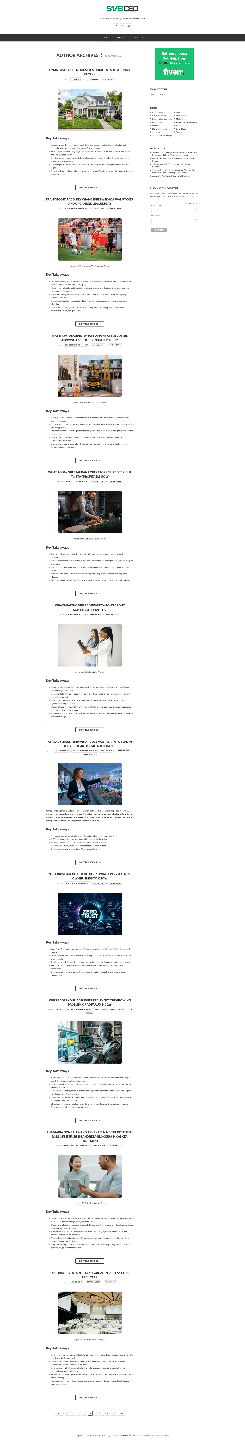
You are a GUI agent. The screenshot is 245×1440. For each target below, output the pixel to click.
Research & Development (186, 122)
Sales (178, 125)
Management (82, 481)
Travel (178, 132)
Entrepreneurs (158, 122)
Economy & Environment (76, 208)
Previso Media (151, 1435)
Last (121, 1413)
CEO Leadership (62, 751)
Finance (68, 481)
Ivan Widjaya (108, 79)
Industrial (156, 132)
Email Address (173, 205)
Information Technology (84, 751)
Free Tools (121, 38)
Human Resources (76, 614)
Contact (138, 38)
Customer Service (159, 116)
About (105, 38)
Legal (178, 112)
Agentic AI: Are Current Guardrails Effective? (170, 176)
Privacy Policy (163, 1435)
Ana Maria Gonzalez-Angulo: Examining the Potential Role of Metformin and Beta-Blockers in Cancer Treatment (89, 1136)
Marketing (76, 79)
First (59, 1413)
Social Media (181, 129)
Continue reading (90, 187)
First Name (173, 215)
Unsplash (103, 1339)
